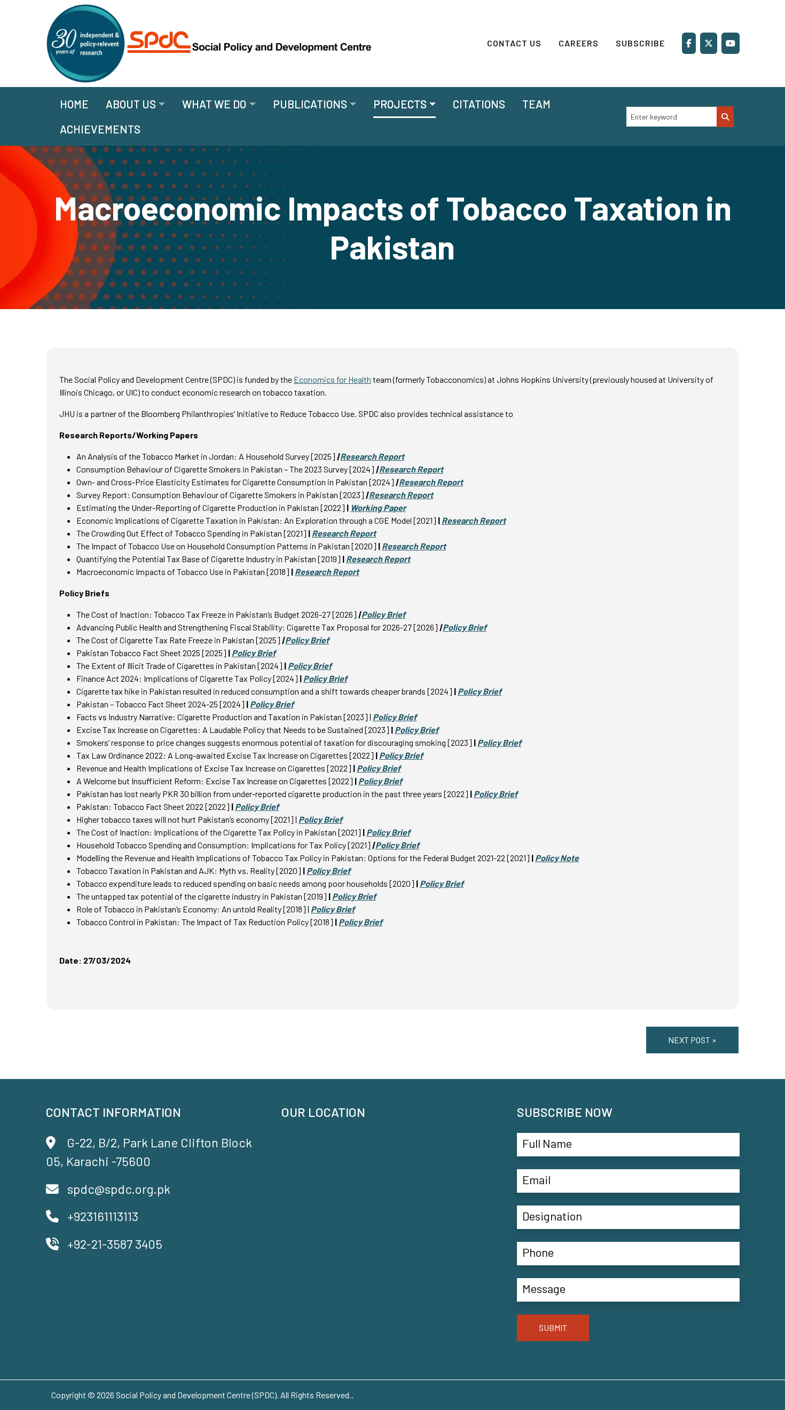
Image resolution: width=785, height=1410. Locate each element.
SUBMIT (553, 1327)
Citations (479, 104)
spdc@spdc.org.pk (118, 1188)
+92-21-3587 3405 (114, 1243)
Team (536, 104)
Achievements (100, 129)
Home (74, 104)
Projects (400, 104)
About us (131, 104)
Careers (579, 43)
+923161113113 (102, 1216)
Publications (310, 104)
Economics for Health (332, 379)
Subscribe (640, 43)
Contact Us (514, 43)
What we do (214, 104)
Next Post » (692, 1040)
